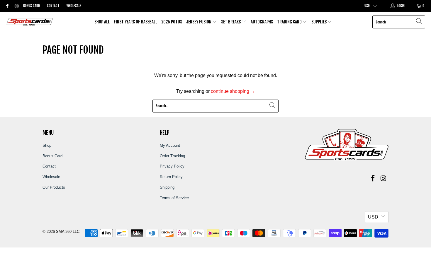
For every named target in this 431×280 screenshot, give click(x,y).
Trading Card (290, 22)
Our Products (54, 187)
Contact (53, 6)
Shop (47, 145)
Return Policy (171, 177)
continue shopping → (233, 91)
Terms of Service (174, 198)
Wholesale (74, 6)
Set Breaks (231, 22)
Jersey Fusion (199, 22)
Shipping (167, 187)
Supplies (319, 22)
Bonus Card (31, 6)
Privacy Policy (172, 166)
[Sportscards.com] (30, 22)
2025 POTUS (171, 22)
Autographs (262, 22)
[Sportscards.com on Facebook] (6, 6)
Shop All (102, 22)
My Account (170, 145)
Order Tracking (172, 156)
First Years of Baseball (135, 22)
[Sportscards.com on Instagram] (15, 6)
